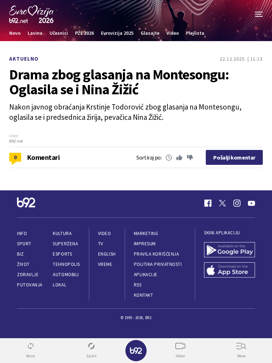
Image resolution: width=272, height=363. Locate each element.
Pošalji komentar (234, 157)
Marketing (146, 233)
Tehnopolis (66, 264)
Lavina (35, 33)
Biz (20, 254)
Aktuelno (24, 58)
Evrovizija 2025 (117, 33)
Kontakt (143, 295)
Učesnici (59, 33)
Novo (15, 33)
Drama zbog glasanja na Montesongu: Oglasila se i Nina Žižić (119, 82)
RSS (138, 285)
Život (23, 264)
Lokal (59, 285)
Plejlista (195, 33)
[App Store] (229, 270)
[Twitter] (222, 203)
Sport (24, 244)
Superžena (65, 244)
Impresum (145, 244)
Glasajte (150, 33)
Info (22, 233)
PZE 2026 (84, 33)
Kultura (62, 233)
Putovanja (29, 285)
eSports (62, 254)
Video (172, 33)
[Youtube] (251, 203)
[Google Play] (229, 250)
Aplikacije (146, 275)
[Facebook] (207, 203)
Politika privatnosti (158, 264)
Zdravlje (28, 275)
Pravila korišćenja (156, 254)
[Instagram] (236, 203)
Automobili (66, 275)
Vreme (105, 264)
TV (100, 244)
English (107, 254)
